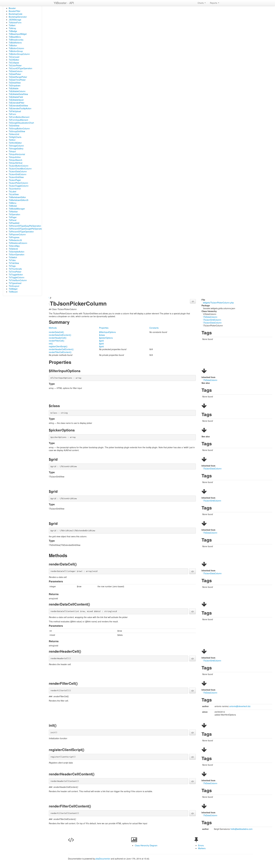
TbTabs (12, 260)
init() (51, 343)
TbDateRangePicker (18, 76)
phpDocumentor (103, 858)
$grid (101, 340)
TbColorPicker (15, 65)
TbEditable (13, 88)
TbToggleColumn (16, 277)
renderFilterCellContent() (60, 352)
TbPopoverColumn (17, 234)
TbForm (12, 114)
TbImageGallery (16, 148)
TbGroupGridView (17, 131)
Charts (201, 2)
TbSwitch (13, 257)
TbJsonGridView (16, 177)
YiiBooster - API (64, 3)
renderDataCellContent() (60, 334)
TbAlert (12, 25)
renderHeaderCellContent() (61, 349)
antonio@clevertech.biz (240, 706)
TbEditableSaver (16, 99)
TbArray (12, 28)
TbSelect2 (13, 248)
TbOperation (14, 214)
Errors (201, 845)
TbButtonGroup (16, 51)
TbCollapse (14, 62)
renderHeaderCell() (57, 337)
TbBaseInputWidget (18, 34)
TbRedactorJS (15, 240)
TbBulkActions (15, 42)
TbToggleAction (16, 274)
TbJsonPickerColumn (18, 182)
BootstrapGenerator (18, 16)
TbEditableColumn (17, 91)
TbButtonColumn (16, 48)
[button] (193, 301)
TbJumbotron (15, 188)
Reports (214, 2)
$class (102, 334)
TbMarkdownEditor (17, 197)
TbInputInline (15, 157)
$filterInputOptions (107, 332)
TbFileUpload (15, 111)
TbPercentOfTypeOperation (21, 231)
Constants (154, 327)
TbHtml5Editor (15, 142)
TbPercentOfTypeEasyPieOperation (25, 225)
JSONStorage (15, 19)
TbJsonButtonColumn (18, 165)
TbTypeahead (15, 283)
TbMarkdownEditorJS (18, 200)
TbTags (12, 265)
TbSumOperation (16, 254)
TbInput (12, 151)
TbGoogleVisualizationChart (21, 122)
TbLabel (12, 191)
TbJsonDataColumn (18, 171)
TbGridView (14, 125)
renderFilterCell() (56, 340)
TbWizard (13, 291)
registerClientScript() (58, 346)
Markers (202, 848)
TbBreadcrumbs (16, 39)
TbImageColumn (16, 145)
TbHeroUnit (14, 134)
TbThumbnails (15, 268)
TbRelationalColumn (18, 243)
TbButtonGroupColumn (19, 54)
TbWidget (13, 288)
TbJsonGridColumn (17, 174)
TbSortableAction (16, 251)
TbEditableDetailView (18, 94)
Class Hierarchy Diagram (146, 845)
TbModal (13, 205)
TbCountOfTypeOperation (20, 68)
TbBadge (13, 31)
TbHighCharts (15, 137)
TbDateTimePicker (17, 79)
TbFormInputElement (18, 119)
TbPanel (12, 220)
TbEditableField (16, 97)
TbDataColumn (15, 71)
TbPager (13, 217)
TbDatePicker (15, 74)
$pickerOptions (106, 337)
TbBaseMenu (15, 36)
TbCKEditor (14, 59)
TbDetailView (15, 82)
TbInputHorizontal (17, 154)
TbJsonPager (15, 180)
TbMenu (12, 202)
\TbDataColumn (210, 316)
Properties (103, 327)
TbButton (13, 45)
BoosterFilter (14, 11)
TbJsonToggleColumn (19, 185)
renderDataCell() (56, 332)
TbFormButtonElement (19, 117)
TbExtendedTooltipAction (20, 108)
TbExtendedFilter (16, 102)
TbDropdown (14, 85)
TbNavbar (13, 211)
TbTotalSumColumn (18, 280)
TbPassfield (14, 223)
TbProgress (14, 237)
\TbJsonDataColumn (212, 322)
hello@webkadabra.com (242, 828)
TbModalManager (17, 208)
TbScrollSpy (14, 245)
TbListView (14, 194)
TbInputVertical (15, 162)
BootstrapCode (15, 13)
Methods (53, 327)
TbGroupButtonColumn (19, 128)
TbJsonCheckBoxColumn (20, 168)
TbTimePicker (15, 271)
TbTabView (14, 263)
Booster (12, 8)
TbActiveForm (15, 22)
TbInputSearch (15, 160)
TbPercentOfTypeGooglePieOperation (26, 228)
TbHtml (12, 139)
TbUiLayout (14, 286)
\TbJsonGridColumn (212, 319)
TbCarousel (14, 56)
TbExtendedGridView (18, 105)
